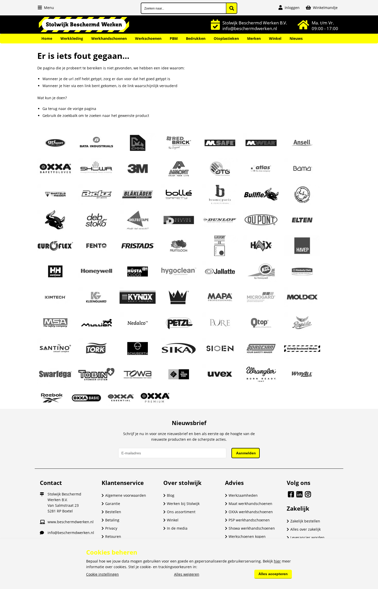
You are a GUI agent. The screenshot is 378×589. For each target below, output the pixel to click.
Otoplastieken (226, 38)
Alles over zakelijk (305, 529)
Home (46, 38)
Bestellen (113, 511)
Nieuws (296, 38)
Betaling (112, 520)
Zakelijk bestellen (305, 521)
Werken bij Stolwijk (183, 503)
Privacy (111, 528)
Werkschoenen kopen (247, 536)
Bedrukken (195, 38)
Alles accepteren (273, 574)
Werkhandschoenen (109, 38)
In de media (177, 528)
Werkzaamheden (243, 495)
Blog (170, 495)
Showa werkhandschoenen (252, 528)
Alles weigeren (186, 574)
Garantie (112, 503)
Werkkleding (71, 38)
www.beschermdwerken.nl (71, 521)
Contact (51, 482)
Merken (254, 38)
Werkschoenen (148, 38)
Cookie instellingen (102, 574)
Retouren (113, 536)
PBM (174, 38)
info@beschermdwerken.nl (71, 532)
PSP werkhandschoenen (249, 520)
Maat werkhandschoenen (250, 503)
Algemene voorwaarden (125, 495)
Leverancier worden (307, 537)
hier (277, 561)
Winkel (275, 38)
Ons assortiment (181, 511)
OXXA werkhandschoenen (251, 511)
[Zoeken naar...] (232, 8)
